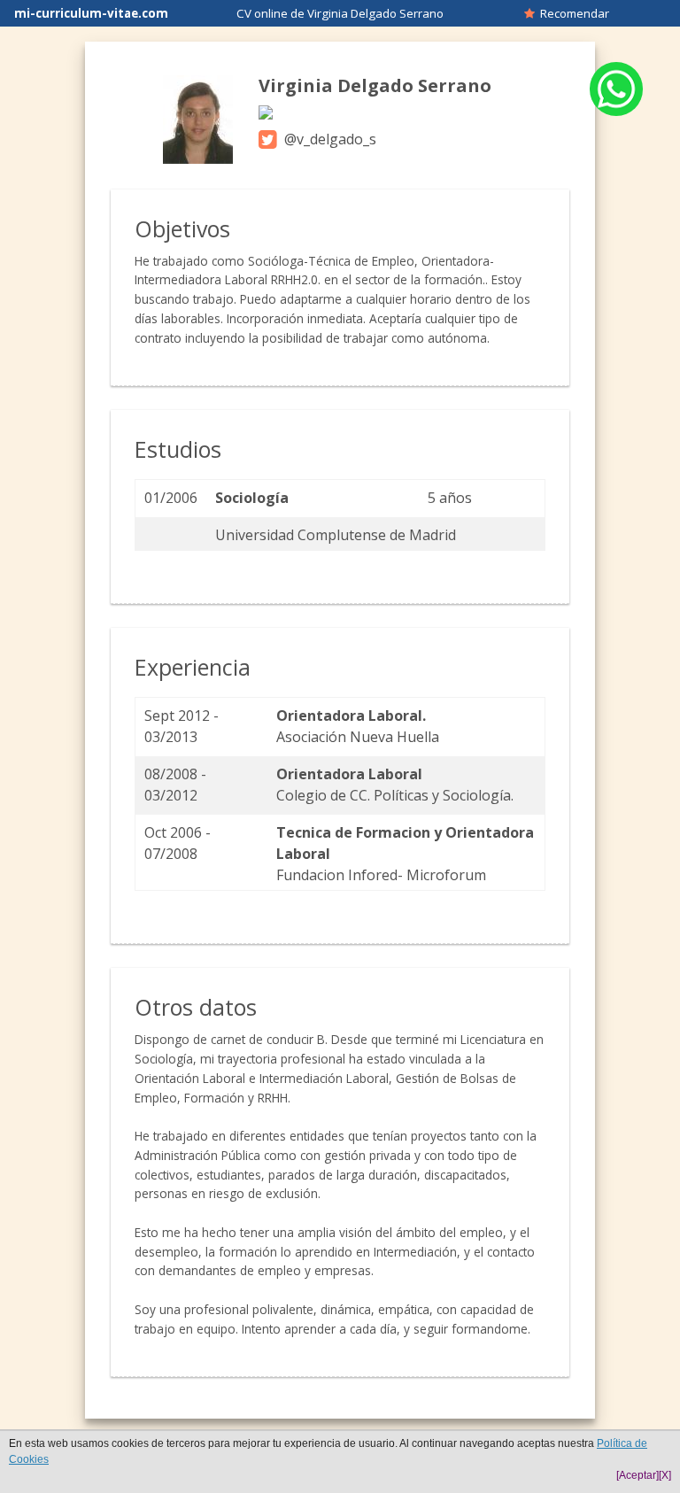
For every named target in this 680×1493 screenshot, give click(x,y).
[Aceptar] (637, 1475)
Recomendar (572, 13)
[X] (665, 1475)
